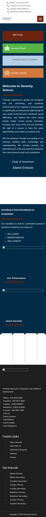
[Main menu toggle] (40, 19)
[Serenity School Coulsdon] (7, 60)
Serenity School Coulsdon (25, 59)
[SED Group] (7, 35)
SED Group (18, 35)
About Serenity (14, 321)
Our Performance (16, 278)
